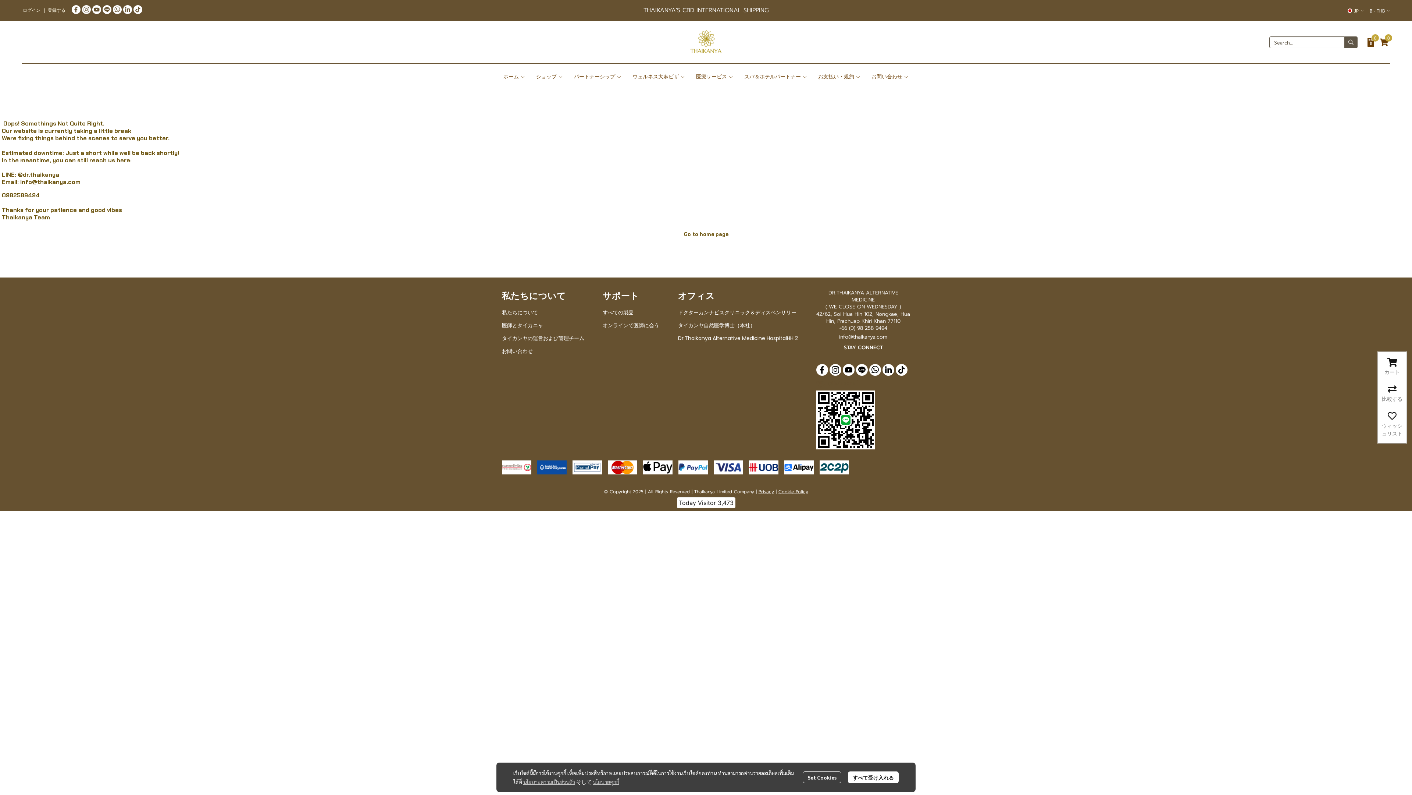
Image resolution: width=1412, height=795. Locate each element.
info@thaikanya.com (50, 182)
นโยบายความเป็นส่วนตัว (549, 781)
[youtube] (96, 9)
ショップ (547, 76)
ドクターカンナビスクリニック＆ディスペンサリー (737, 312)
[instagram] (86, 9)
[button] (1355, 10)
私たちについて (520, 312)
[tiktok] (137, 9)
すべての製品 (618, 312)
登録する (56, 10)
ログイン (31, 10)
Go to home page (706, 234)
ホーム (511, 76)
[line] (107, 9)
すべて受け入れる (873, 777)
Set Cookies (822, 777)
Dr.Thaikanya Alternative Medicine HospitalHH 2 (738, 338)
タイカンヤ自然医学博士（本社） (716, 325)
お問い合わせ (517, 351)
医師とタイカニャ (522, 325)
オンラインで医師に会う (631, 325)
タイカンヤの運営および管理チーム (543, 338)
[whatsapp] (117, 9)
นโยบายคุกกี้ (606, 781)
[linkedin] (127, 9)
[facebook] (76, 9)
